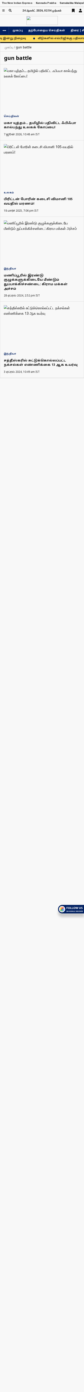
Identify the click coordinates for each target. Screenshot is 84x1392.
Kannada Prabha (46, 3)
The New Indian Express (17, 3)
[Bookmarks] (73, 10)
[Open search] (10, 10)
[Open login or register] (80, 10)
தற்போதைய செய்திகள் (46, 30)
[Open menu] (3, 10)
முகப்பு (18, 30)
